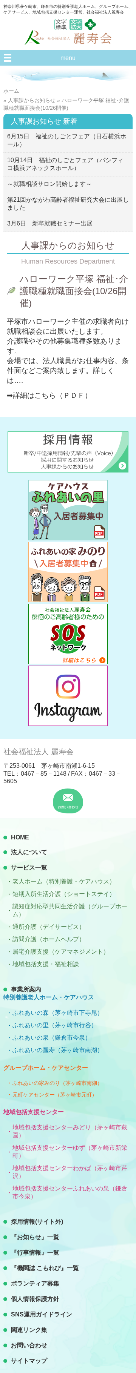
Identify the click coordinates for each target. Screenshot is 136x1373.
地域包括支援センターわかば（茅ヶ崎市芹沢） (69, 1172)
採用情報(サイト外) (37, 1221)
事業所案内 (26, 989)
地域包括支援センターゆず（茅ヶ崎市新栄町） (69, 1151)
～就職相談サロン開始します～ (49, 184)
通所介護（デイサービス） (48, 927)
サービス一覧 (29, 867)
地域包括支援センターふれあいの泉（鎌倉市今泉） (69, 1192)
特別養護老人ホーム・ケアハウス (48, 997)
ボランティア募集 (35, 1283)
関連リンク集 (29, 1330)
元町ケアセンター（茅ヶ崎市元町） (54, 1095)
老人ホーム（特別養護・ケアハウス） (63, 881)
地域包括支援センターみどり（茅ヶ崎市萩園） (69, 1131)
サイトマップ (29, 1361)
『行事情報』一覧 (35, 1252)
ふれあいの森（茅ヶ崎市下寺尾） (57, 1012)
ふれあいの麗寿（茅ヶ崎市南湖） (57, 1050)
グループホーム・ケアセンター (45, 1068)
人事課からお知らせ (32, 100)
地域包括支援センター (33, 1112)
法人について (29, 852)
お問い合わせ (29, 1345)
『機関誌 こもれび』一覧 (45, 1268)
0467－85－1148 (43, 773)
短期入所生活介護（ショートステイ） (63, 894)
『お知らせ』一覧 (35, 1237)
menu (68, 58)
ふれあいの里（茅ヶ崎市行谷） (54, 1025)
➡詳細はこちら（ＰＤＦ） (49, 395)
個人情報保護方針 (35, 1299)
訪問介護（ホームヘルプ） (48, 939)
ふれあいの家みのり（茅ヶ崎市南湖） (57, 1083)
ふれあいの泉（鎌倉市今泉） (51, 1037)
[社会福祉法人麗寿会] (68, 43)
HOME (20, 837)
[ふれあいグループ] (90, 28)
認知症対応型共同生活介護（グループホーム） (69, 910)
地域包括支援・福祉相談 (45, 964)
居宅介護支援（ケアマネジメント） (60, 951)
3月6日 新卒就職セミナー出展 (50, 223)
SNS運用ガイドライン (41, 1314)
